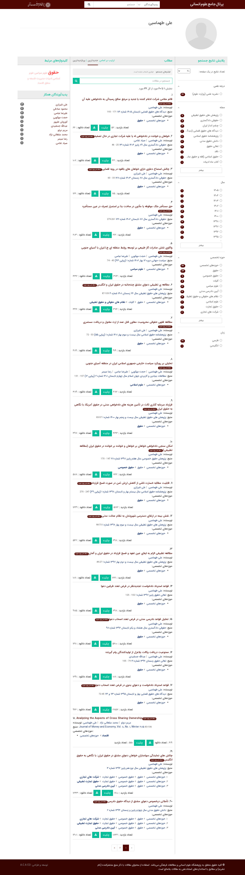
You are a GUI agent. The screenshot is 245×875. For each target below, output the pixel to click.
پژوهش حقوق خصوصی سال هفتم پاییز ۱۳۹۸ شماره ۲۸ (138, 459)
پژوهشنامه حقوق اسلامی (200, 136)
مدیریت (40, 79)
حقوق (140, 302)
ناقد (200, 151)
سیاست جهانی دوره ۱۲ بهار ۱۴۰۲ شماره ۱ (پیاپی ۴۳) (140, 260)
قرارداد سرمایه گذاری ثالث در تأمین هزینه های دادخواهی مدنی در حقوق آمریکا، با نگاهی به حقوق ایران (123, 407)
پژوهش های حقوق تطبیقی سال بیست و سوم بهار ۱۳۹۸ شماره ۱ (134, 525)
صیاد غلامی (139, 140)
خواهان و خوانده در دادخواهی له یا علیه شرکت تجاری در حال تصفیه (125, 136)
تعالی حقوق (200, 146)
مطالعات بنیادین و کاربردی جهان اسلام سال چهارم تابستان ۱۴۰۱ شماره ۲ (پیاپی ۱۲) (125, 376)
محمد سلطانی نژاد (109, 723)
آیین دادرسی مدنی (200, 291)
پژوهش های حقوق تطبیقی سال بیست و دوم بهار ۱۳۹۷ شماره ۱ (134, 562)
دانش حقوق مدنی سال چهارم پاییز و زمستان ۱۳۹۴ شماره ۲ (136, 810)
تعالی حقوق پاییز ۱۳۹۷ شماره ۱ (151, 595)
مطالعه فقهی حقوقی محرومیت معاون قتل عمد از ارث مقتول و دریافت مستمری (127, 324)
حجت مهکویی (138, 256)
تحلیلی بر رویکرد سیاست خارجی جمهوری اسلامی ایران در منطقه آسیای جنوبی (129, 365)
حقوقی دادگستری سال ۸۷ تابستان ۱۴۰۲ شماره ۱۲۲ (141, 219)
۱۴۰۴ (200, 195)
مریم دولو (126, 723)
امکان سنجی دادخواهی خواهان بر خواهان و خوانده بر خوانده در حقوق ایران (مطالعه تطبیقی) (126, 448)
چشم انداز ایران (200, 126)
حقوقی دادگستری (200, 120)
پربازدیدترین (79, 60)
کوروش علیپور (60, 122)
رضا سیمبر (107, 372)
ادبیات (48, 79)
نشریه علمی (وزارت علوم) (200, 94)
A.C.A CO (25, 865)
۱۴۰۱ (200, 211)
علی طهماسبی (155, 107)
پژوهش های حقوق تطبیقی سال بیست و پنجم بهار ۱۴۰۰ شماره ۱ (134, 417)
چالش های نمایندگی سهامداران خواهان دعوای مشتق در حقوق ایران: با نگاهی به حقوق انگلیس (124, 757)
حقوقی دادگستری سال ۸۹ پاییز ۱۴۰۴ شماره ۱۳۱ (142, 145)
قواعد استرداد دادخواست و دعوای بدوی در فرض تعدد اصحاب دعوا (126, 685)
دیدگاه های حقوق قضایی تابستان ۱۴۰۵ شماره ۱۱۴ (141, 112)
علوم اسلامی (200, 302)
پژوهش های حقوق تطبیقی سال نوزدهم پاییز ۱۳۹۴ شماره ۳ (136, 768)
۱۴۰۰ (200, 216)
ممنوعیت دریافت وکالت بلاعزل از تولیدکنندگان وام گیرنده (137, 652)
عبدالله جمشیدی (137, 657)
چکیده (105, 128)
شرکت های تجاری (200, 312)
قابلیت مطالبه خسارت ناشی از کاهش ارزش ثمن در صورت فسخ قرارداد (124, 483)
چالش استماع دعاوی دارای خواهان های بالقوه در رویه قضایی (129, 169)
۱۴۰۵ (200, 190)
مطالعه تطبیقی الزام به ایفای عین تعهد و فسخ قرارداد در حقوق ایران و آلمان (124, 553)
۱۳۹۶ (200, 232)
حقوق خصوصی (126, 777)
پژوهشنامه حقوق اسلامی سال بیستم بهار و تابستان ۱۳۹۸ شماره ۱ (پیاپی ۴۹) (128, 492)
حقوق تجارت (108, 777)
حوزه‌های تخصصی (156, 121)
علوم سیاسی (40, 73)
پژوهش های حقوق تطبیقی (200, 115)
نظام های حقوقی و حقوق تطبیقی (200, 296)
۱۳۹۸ (200, 221)
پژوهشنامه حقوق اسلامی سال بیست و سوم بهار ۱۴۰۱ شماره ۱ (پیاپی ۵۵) (130, 335)
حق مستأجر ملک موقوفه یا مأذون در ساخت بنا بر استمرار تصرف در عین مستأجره (127, 208)
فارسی (200, 340)
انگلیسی (200, 346)
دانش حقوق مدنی (200, 141)
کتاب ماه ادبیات (200, 162)
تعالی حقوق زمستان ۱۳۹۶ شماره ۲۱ (148, 661)
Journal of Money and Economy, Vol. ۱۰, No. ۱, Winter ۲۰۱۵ (111, 727)
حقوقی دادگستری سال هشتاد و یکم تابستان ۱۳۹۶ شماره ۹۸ (136, 628)
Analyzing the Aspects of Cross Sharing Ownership (115, 718)
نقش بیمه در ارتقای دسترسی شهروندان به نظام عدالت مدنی (129, 516)
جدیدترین (93, 60)
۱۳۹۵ (200, 237)
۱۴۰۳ (200, 201)
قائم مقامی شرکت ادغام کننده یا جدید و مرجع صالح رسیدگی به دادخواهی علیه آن (127, 101)
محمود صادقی (60, 109)
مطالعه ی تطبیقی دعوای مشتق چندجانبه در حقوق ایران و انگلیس (126, 285)
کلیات (131, 302)
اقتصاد (40, 83)
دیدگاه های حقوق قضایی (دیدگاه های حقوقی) (199, 131)
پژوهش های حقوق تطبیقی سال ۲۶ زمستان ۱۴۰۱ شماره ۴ (138, 293)
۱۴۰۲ (200, 206)
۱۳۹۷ (200, 227)
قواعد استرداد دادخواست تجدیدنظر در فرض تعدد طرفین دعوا (135, 586)
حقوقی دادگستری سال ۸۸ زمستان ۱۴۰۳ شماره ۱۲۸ (141, 178)
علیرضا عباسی (121, 256)
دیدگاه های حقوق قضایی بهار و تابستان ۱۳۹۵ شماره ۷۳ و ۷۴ (135, 694)
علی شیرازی (139, 174)
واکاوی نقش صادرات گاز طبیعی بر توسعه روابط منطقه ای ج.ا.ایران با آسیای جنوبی (126, 249)
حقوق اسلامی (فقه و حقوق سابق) (200, 157)
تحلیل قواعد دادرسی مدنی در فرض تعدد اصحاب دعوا (132, 619)
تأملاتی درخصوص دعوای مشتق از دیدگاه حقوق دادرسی (131, 801)
